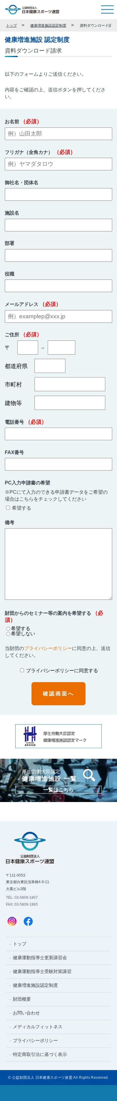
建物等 (16, 403)
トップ (11, 25)
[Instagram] (12, 922)
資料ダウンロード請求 (98, 25)
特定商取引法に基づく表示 (40, 1054)
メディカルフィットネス (37, 1026)
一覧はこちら (58, 790)
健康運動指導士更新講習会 (40, 957)
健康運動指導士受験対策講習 (42, 971)
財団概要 (22, 999)
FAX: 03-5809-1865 (22, 904)
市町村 (16, 384)
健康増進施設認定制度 (48, 25)
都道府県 (16, 366)
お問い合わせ (26, 1012)
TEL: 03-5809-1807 (22, 897)
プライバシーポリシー (48, 648)
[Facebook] (28, 922)
